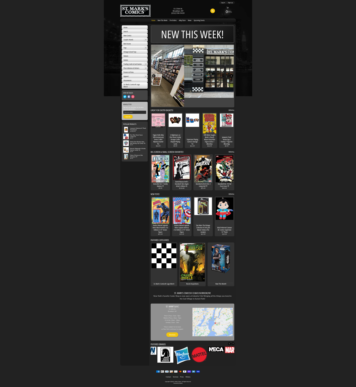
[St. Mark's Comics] (135, 11)
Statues (126, 56)
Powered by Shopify (178, 383)
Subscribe (127, 117)
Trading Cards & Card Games (136, 64)
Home (153, 20)
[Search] (212, 11)
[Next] (231, 76)
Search (126, 31)
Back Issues (127, 43)
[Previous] (153, 76)
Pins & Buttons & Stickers (136, 68)
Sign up (230, 2)
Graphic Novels (136, 40)
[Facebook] (129, 96)
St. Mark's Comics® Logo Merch (132, 85)
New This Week (162, 20)
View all (231, 110)
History (188, 377)
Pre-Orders (173, 20)
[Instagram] (133, 96)
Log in (223, 2)
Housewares (127, 80)
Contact (168, 377)
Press (182, 377)
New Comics (127, 35)
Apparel (136, 76)
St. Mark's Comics (177, 381)
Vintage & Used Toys (130, 52)
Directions (172, 334)
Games (126, 60)
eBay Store (182, 20)
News (189, 20)
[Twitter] (125, 96)
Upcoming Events (199, 20)
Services (175, 377)
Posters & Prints (129, 72)
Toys (136, 48)
